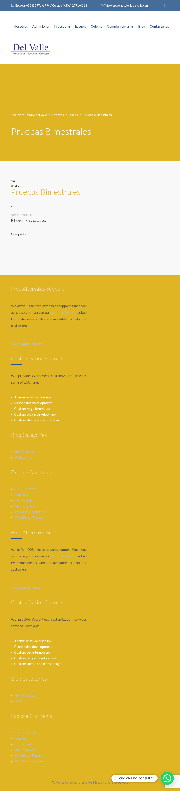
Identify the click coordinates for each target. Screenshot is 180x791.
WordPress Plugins (28, 512)
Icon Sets (21, 494)
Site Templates (25, 506)
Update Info (23, 457)
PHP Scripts (23, 500)
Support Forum (62, 312)
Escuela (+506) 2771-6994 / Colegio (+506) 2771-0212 (51, 5)
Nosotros (20, 26)
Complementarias (120, 26)
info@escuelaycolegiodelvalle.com (127, 5)
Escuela (80, 26)
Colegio (97, 26)
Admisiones (41, 26)
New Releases (24, 451)
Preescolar (62, 26)
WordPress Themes (29, 517)
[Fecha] (13, 220)
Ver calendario (22, 215)
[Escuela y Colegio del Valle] (30, 48)
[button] (167, 778)
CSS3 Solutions (25, 489)
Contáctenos (159, 26)
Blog (141, 26)
